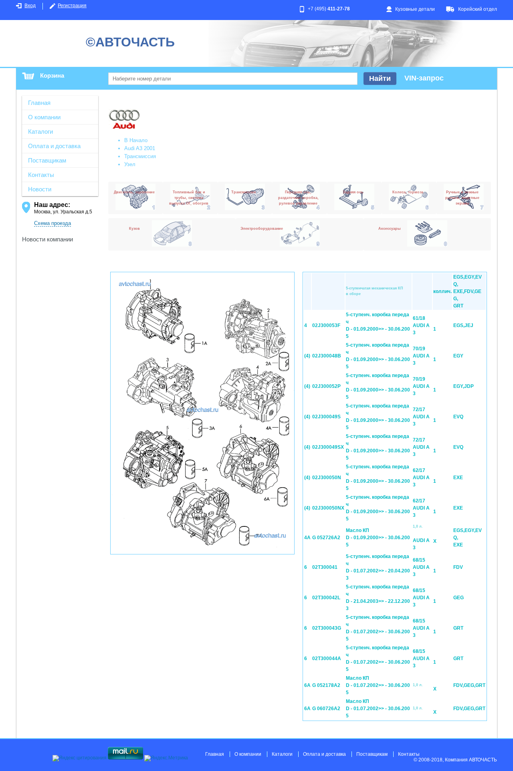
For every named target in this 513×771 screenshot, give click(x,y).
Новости (39, 189)
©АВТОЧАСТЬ (130, 42)
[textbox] (232, 78)
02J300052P (326, 386)
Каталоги (40, 131)
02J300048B (326, 356)
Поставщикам (47, 160)
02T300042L (326, 597)
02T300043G (326, 628)
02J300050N (326, 477)
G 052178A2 (326, 685)
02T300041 (324, 567)
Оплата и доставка (54, 146)
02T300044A (326, 658)
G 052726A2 (326, 537)
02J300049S (326, 417)
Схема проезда (52, 223)
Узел (129, 164)
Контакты (41, 174)
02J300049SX (328, 447)
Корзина (52, 75)
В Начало (135, 140)
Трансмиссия (140, 156)
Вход (30, 5)
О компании (44, 117)
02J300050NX (328, 508)
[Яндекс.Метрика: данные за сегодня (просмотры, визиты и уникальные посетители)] (166, 758)
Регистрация (72, 5)
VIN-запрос (424, 78)
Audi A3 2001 (139, 148)
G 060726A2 (326, 708)
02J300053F (326, 325)
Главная (39, 102)
